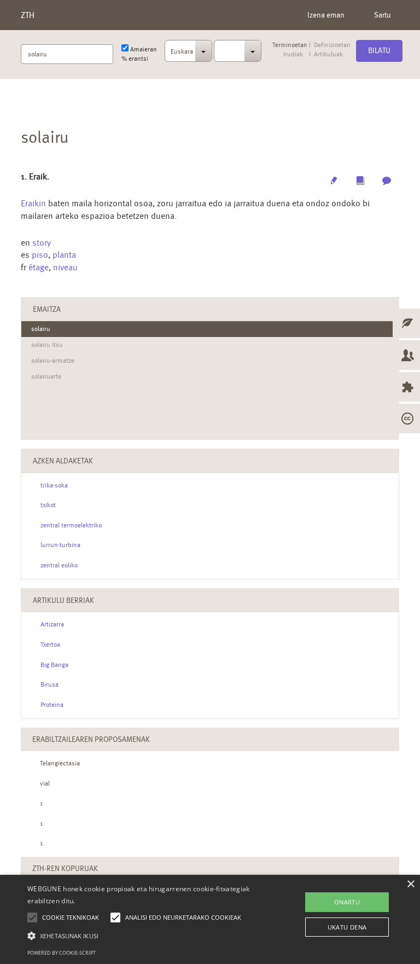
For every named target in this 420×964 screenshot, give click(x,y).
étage (38, 267)
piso (40, 254)
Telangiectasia (60, 763)
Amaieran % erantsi (139, 53)
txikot (48, 505)
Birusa (49, 684)
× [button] (410, 884)
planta (64, 254)
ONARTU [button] (347, 902)
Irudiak (293, 54)
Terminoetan (289, 45)
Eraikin (33, 203)
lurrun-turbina (60, 545)
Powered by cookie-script (61, 952)
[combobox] (188, 54)
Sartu (382, 14)
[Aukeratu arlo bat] (237, 51)
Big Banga (54, 665)
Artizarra (52, 624)
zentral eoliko (59, 565)
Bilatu (379, 50)
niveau (65, 267)
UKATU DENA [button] (347, 927)
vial (45, 783)
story (41, 242)
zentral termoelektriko (71, 525)
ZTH (27, 15)
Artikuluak (328, 54)
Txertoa (50, 644)
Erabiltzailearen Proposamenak (91, 739)
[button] (146, 935)
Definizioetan (332, 45)
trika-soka (54, 485)
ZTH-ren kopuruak (65, 868)
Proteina (51, 705)
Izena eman (326, 14)
